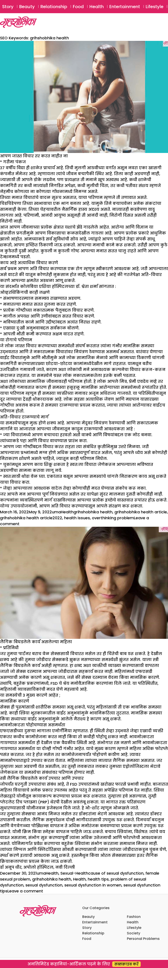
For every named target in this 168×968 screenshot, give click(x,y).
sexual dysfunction (43, 885)
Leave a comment (25, 891)
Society (133, 933)
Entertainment (124, 7)
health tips (98, 879)
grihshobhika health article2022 (31, 518)
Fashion (134, 916)
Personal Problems (143, 938)
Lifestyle (154, 7)
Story (8, 7)
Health (96, 7)
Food (78, 7)
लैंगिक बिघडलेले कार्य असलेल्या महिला (36, 642)
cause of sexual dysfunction (116, 873)
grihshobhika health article (140, 512)
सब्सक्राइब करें (126, 964)
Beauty (27, 7)
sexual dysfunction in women (92, 885)
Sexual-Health (74, 873)
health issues (77, 518)
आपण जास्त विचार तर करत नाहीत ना (34, 156)
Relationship (53, 7)
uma (56, 512)
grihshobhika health (93, 512)
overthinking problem (113, 518)
